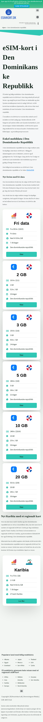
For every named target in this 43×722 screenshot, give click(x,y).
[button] (37, 10)
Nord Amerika (22, 686)
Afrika (6, 677)
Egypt (6, 662)
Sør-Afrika (21, 665)
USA (32, 662)
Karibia (6, 683)
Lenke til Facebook (21, 6)
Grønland (7, 665)
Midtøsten (21, 683)
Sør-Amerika (35, 680)
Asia (5, 680)
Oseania (33, 677)
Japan (20, 659)
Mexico (20, 662)
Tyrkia (33, 665)
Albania (6, 659)
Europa (6, 686)
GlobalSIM (30, 170)
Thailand (33, 659)
